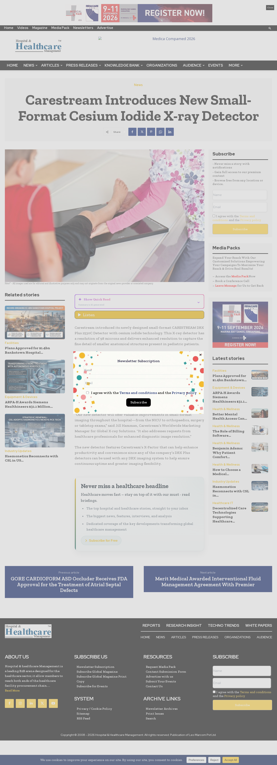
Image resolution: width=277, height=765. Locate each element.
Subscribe (138, 402)
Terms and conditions (138, 392)
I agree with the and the (143, 393)
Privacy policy (184, 392)
